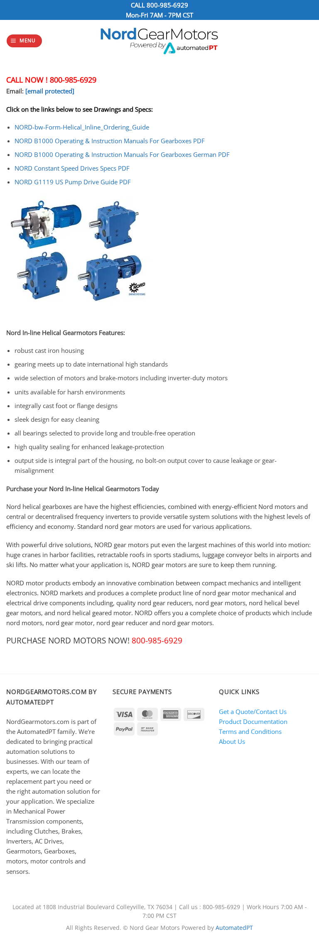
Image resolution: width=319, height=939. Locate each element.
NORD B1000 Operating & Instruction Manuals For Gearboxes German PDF (122, 154)
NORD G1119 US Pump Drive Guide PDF (73, 182)
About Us (232, 741)
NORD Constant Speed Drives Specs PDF (72, 168)
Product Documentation (253, 721)
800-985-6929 (167, 5)
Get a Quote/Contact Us (253, 711)
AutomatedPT (234, 928)
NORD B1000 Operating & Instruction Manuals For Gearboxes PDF (110, 141)
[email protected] (49, 91)
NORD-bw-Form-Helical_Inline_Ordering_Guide (82, 127)
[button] (24, 40)
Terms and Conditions (250, 731)
